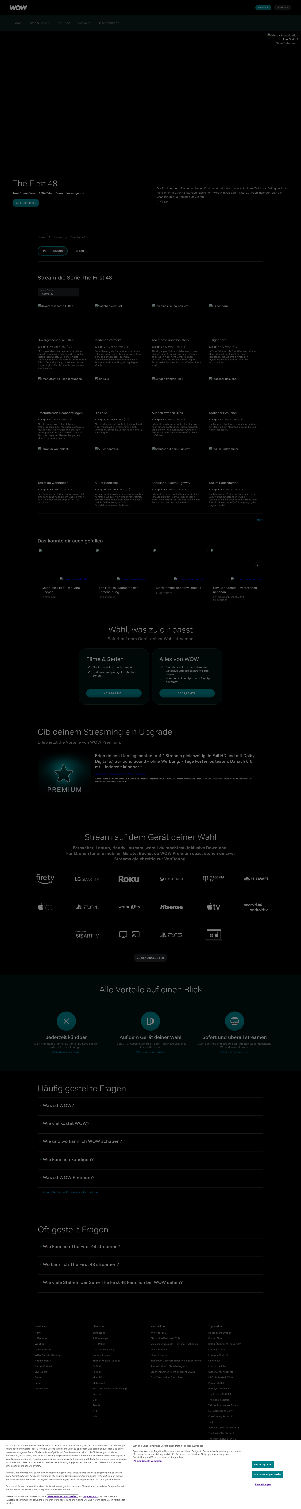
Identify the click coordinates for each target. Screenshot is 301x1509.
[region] (150, 1474)
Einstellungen (263, 1484)
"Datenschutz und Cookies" (62, 1496)
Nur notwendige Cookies (267, 1474)
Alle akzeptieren (263, 1464)
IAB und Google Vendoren (147, 1460)
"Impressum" (90, 1496)
